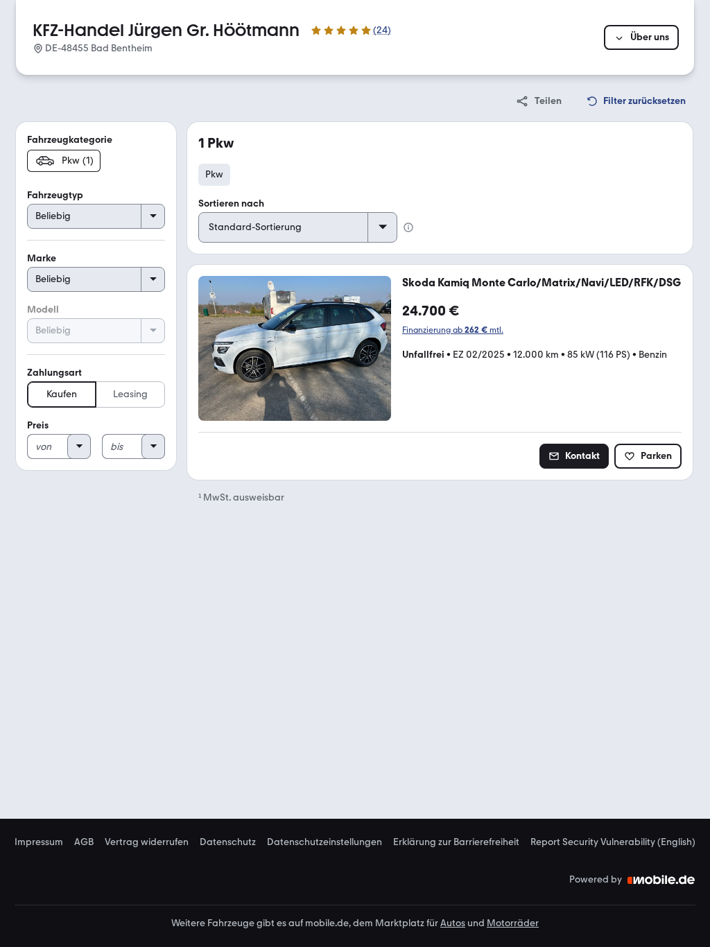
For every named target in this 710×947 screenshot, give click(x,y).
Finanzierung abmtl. (452, 330)
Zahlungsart (54, 373)
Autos (452, 923)
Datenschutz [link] (228, 842)
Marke (41, 258)
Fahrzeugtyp (55, 195)
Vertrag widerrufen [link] (147, 842)
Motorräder (513, 923)
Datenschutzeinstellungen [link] (324, 842)
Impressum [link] (39, 842)
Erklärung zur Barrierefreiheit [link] (456, 842)
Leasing (130, 394)
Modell (43, 309)
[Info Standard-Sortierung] (408, 227)
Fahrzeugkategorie (69, 140)
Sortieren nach (231, 203)
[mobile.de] (661, 879)
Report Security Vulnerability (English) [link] (612, 842)
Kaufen (61, 394)
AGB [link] (84, 842)
